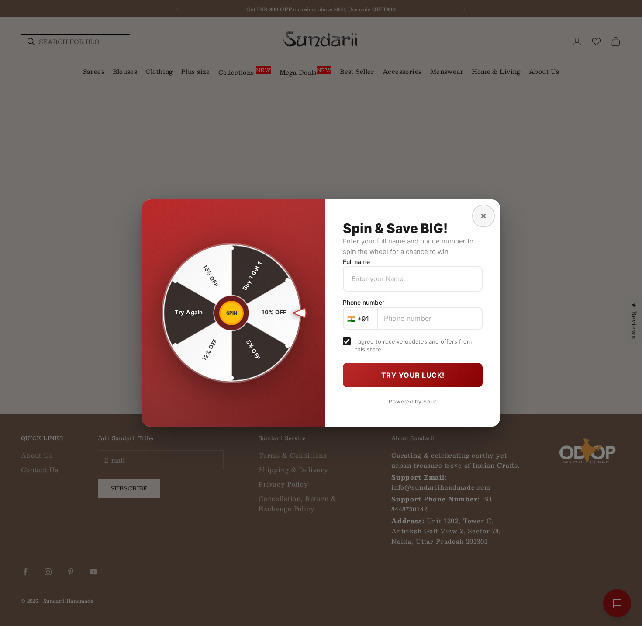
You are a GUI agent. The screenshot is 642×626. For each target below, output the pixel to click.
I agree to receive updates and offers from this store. (413, 345)
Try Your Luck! (413, 375)
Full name (356, 261)
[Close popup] (483, 216)
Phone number (363, 302)
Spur (429, 401)
